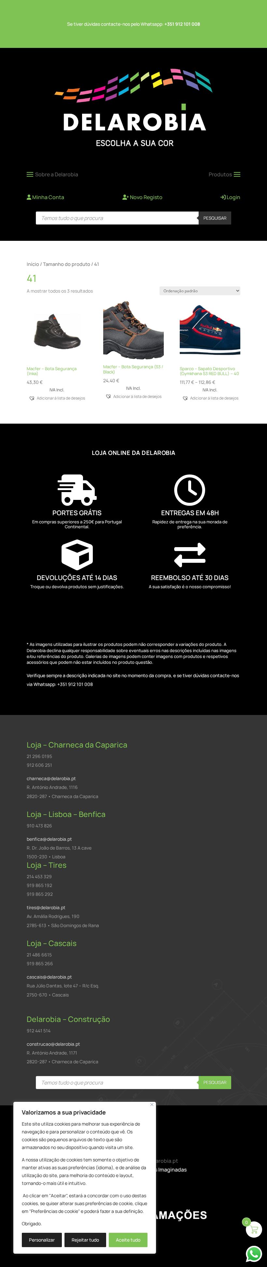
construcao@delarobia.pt (53, 1044)
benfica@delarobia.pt (49, 839)
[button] (57, 397)
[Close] (151, 1104)
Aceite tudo (128, 1240)
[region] (84, 1177)
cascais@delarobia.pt (49, 977)
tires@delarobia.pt (46, 907)
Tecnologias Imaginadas (157, 1169)
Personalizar (42, 1240)
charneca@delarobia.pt (51, 778)
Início (33, 264)
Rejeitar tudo (85, 1240)
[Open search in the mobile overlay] (133, 218)
